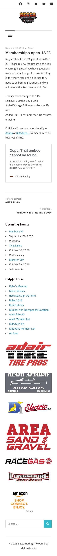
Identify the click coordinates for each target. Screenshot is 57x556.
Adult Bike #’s (17, 314)
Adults (9, 133)
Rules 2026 (15, 300)
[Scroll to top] (51, 550)
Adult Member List (19, 319)
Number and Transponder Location (29, 310)
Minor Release (17, 291)
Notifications (16, 305)
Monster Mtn (16, 260)
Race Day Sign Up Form (22, 296)
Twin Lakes (15, 245)
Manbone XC (16, 231)
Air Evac (13, 333)
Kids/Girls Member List (22, 329)
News (30, 48)
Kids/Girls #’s (16, 324)
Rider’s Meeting (18, 286)
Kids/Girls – (23, 133)
